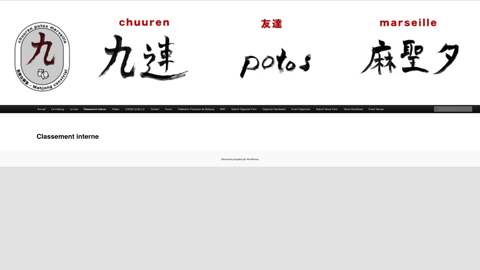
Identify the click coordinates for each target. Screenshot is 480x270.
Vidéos (115, 109)
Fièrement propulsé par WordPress (240, 159)
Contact (155, 109)
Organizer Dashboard (273, 109)
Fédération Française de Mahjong (196, 109)
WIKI (222, 109)
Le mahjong (57, 109)
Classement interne (95, 109)
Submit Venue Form (327, 109)
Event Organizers (300, 109)
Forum (168, 109)
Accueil (42, 109)
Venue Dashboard (353, 109)
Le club (74, 109)
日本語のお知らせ (135, 109)
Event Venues (376, 109)
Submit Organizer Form (244, 109)
